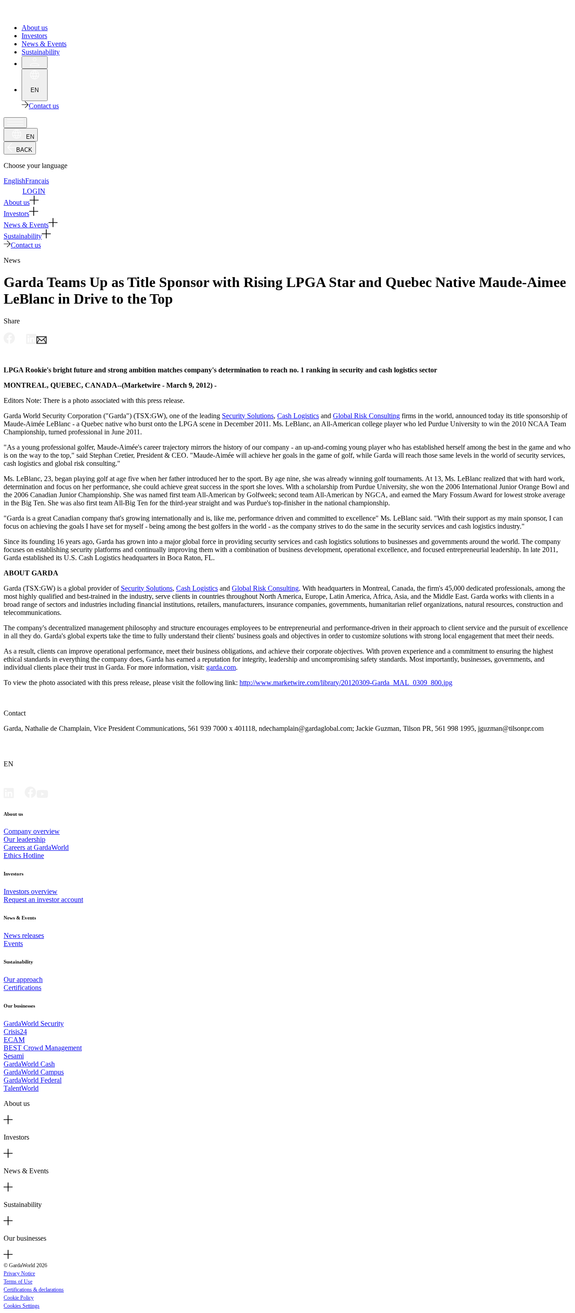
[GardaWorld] (45, 12)
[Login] (35, 62)
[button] (287, 201)
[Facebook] (30, 796)
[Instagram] (53, 796)
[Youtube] (42, 796)
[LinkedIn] (9, 796)
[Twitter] (19, 796)
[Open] (15, 122)
